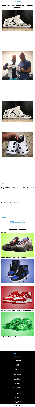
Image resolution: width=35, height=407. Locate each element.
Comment (3, 204)
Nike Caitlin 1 (18, 391)
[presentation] (17, 245)
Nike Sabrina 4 (17, 383)
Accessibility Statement (17, 401)
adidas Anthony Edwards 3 (17, 387)
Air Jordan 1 (17, 361)
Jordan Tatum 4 (17, 382)
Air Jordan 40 (17, 375)
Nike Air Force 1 (17, 370)
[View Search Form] (33, 1)
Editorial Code (17, 398)
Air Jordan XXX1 (25, 32)
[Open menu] (1, 1)
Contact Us (17, 396)
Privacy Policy (17, 397)
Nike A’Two (17, 388)
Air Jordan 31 (3, 183)
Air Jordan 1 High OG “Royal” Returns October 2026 (11, 283)
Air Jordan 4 (17, 364)
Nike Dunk (17, 368)
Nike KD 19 (17, 378)
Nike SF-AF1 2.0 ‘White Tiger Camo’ (28, 187)
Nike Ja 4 (17, 384)
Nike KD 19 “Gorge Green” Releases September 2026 (11, 336)
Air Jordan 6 (17, 365)
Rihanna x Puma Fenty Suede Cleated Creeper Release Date (8, 187)
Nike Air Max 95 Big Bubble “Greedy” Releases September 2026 (13, 257)
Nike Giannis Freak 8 (17, 379)
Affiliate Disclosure (17, 402)
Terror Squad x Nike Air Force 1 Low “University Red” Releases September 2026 (17, 310)
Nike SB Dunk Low (17, 369)
